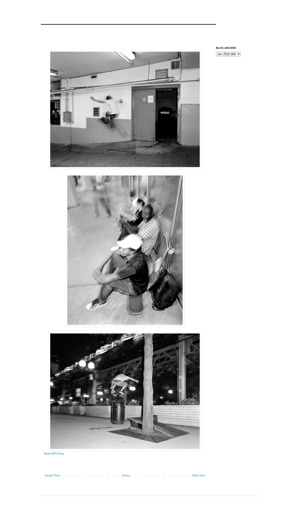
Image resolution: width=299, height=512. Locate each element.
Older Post (198, 475)
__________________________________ (128, 19)
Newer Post (52, 475)
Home (126, 475)
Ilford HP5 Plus (54, 453)
